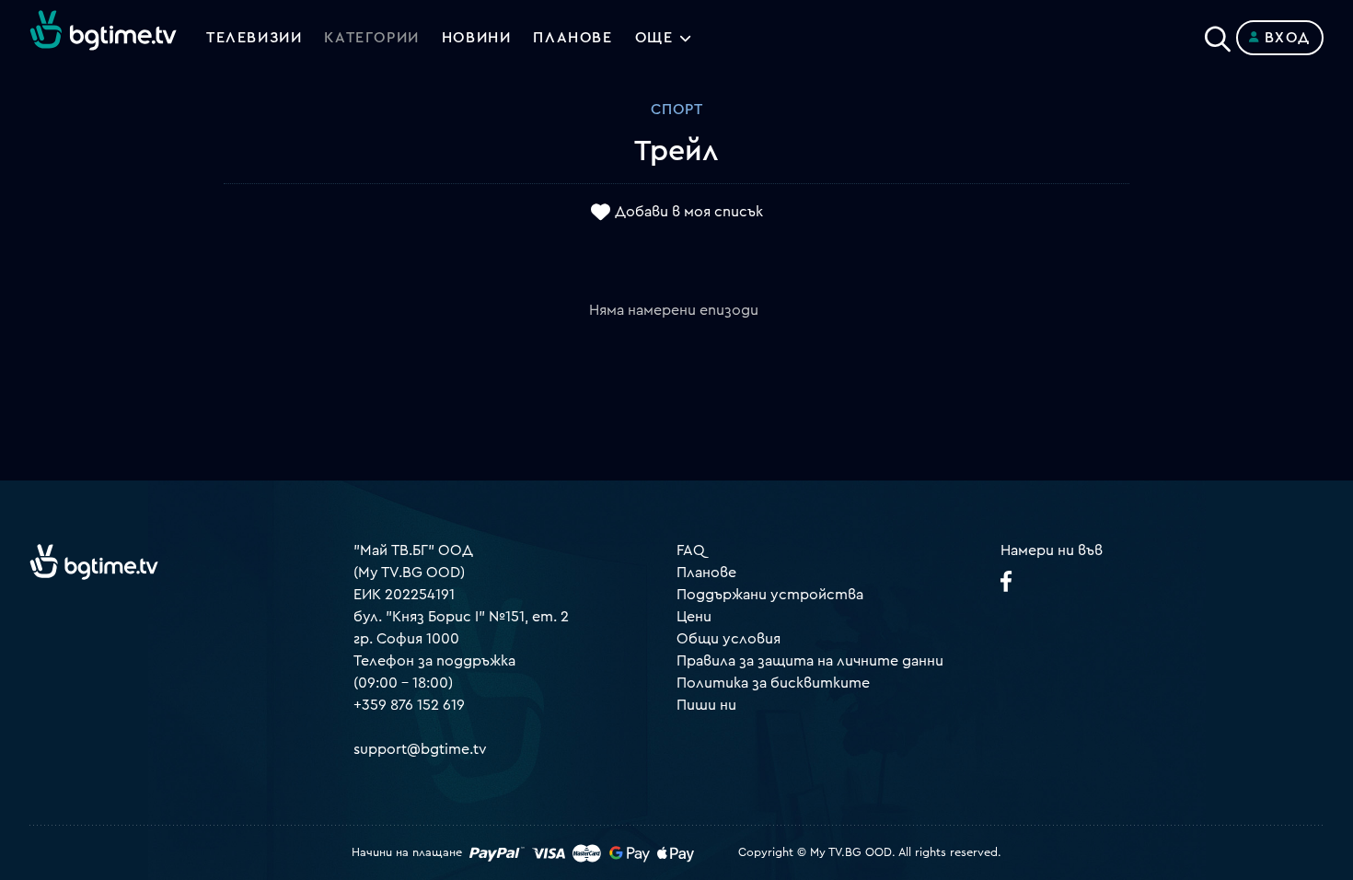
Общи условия (728, 638)
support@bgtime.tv (420, 749)
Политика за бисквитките (773, 683)
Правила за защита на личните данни (809, 661)
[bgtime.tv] (93, 561)
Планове (706, 572)
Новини (477, 37)
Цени (693, 616)
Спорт (677, 109)
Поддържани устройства (769, 594)
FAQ (690, 550)
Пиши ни (706, 705)
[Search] (1218, 34)
